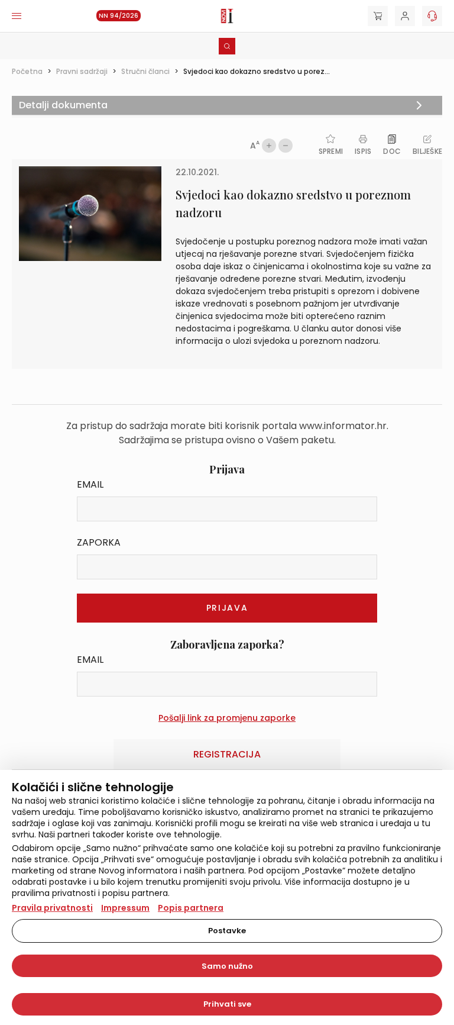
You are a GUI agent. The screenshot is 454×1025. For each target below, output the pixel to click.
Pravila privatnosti (52, 908)
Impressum (125, 908)
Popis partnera (190, 908)
